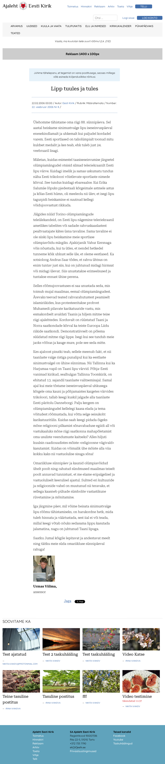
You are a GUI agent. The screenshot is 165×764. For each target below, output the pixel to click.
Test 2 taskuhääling (60, 654)
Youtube (118, 739)
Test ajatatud (14, 654)
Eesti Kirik (40, 6)
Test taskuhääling (98, 654)
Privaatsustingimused (83, 751)
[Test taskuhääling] (101, 649)
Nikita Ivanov (53, 660)
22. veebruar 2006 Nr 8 (45, 107)
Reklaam (99, 6)
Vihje (130, 6)
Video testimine (137, 696)
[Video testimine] (141, 691)
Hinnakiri (86, 6)
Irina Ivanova (133, 660)
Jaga (67, 601)
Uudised (31, 26)
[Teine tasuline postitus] (21, 691)
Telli (35, 758)
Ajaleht (10, 6)
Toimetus (72, 6)
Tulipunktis (73, 26)
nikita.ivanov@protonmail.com (20, 664)
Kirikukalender (120, 26)
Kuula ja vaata (51, 26)
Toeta (120, 6)
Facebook (119, 735)
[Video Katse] (141, 649)
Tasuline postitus (58, 696)
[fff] (101, 691)
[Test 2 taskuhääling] (61, 649)
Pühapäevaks (144, 26)
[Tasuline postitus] (61, 691)
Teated (15, 33)
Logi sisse (128, 17)
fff (84, 696)
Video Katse (133, 654)
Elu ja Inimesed (95, 26)
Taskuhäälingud (122, 743)
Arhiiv (111, 6)
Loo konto (149, 17)
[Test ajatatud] (21, 649)
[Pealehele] (23, 9)
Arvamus (17, 26)
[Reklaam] (82, 58)
